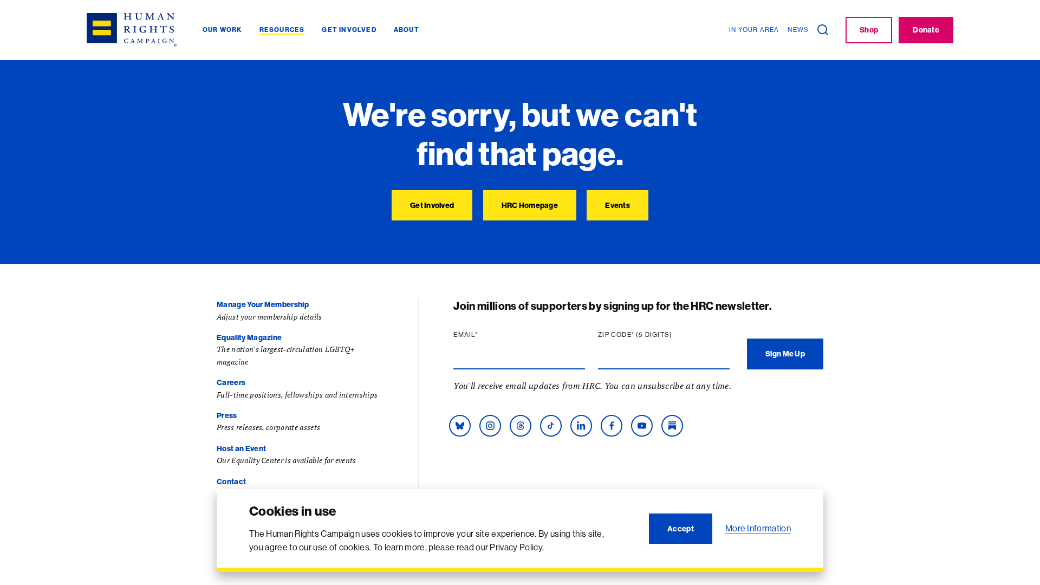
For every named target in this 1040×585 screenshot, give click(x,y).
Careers (231, 382)
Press (227, 415)
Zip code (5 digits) (656, 335)
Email (486, 335)
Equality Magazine (249, 337)
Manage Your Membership (263, 304)
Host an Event (241, 448)
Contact (231, 481)
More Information (758, 528)
